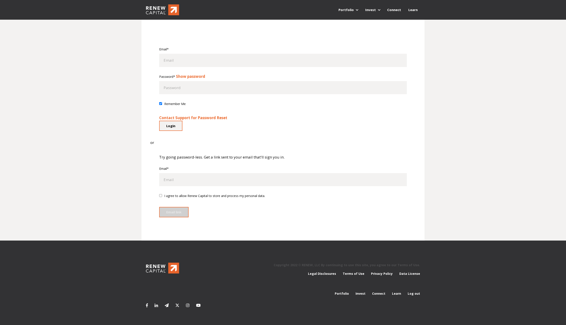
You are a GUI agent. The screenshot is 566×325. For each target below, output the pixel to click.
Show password (190, 76)
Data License (409, 273)
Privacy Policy (382, 273)
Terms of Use (353, 273)
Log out (414, 293)
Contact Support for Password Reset (193, 117)
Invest (370, 10)
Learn (413, 10)
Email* (164, 49)
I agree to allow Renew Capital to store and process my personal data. (214, 196)
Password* (167, 77)
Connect (394, 10)
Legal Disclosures (322, 273)
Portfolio (346, 10)
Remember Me (175, 104)
